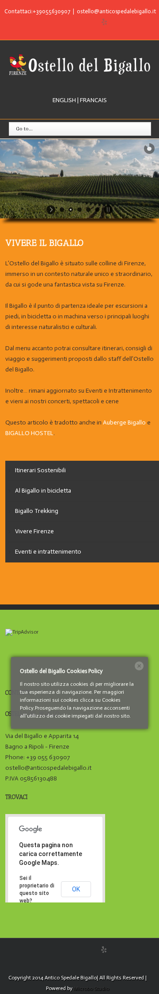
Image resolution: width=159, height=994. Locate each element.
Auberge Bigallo (124, 422)
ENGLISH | (66, 100)
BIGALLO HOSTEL (29, 433)
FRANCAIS (93, 100)
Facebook (54, 22)
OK (76, 889)
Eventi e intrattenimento (48, 551)
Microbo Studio (91, 988)
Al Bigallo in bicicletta (43, 490)
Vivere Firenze (34, 531)
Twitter (69, 22)
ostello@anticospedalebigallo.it (116, 11)
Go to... (24, 129)
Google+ (86, 23)
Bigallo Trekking (36, 511)
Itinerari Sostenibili (40, 470)
